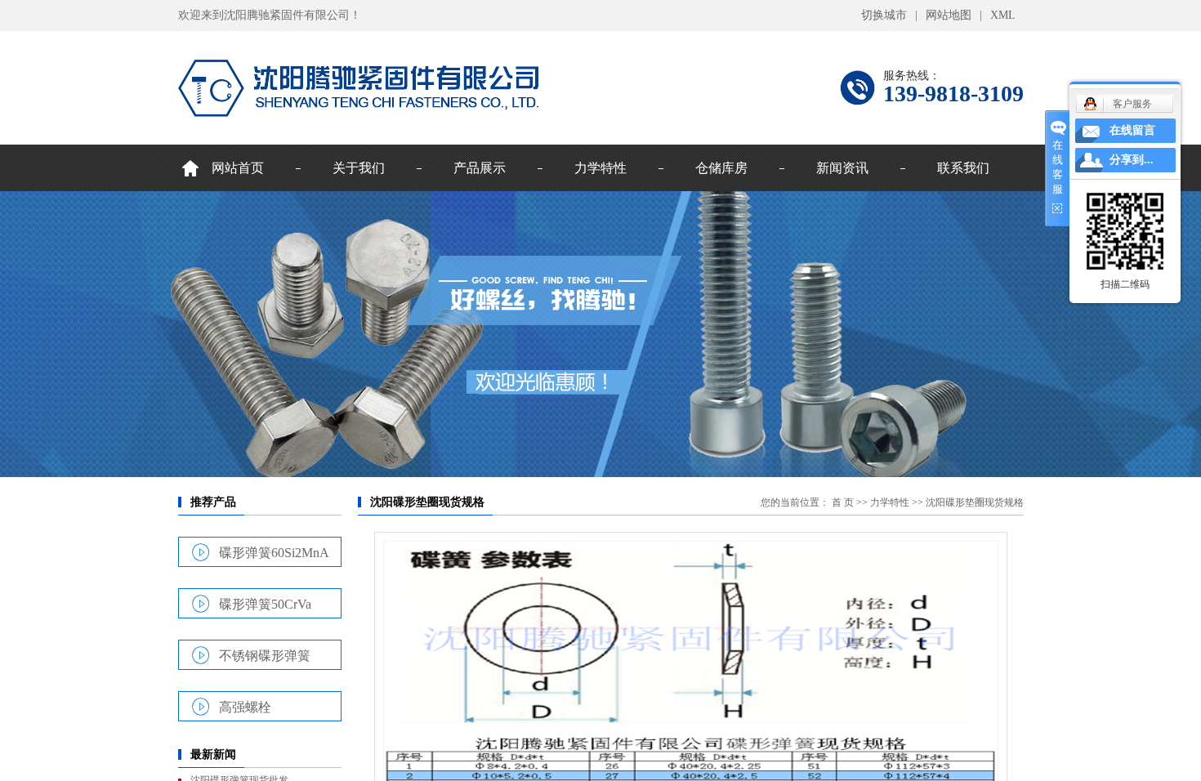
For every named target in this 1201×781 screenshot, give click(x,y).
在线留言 (1132, 130)
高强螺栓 (245, 706)
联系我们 (963, 168)
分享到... (1131, 160)
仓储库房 (721, 168)
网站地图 (948, 15)
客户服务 (1132, 103)
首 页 (843, 502)
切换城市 (884, 15)
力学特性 (600, 168)
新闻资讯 (842, 168)
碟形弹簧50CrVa (265, 603)
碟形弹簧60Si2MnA (274, 552)
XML (1003, 15)
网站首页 (238, 168)
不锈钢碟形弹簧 (264, 655)
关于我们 (359, 168)
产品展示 (479, 168)
